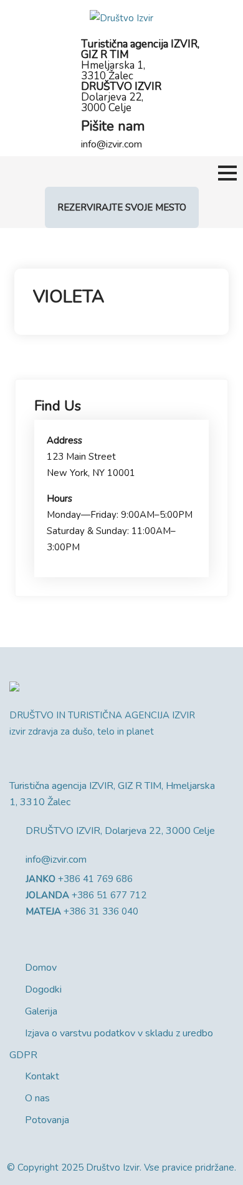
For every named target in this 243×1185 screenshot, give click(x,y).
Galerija (41, 1011)
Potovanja (47, 1120)
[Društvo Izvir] (121, 17)
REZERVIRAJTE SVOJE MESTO (121, 207)
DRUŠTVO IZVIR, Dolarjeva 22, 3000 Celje (120, 831)
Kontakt (42, 1076)
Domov (41, 967)
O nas (37, 1098)
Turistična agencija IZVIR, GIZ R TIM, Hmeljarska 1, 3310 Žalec (112, 794)
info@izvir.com (111, 144)
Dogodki (43, 989)
